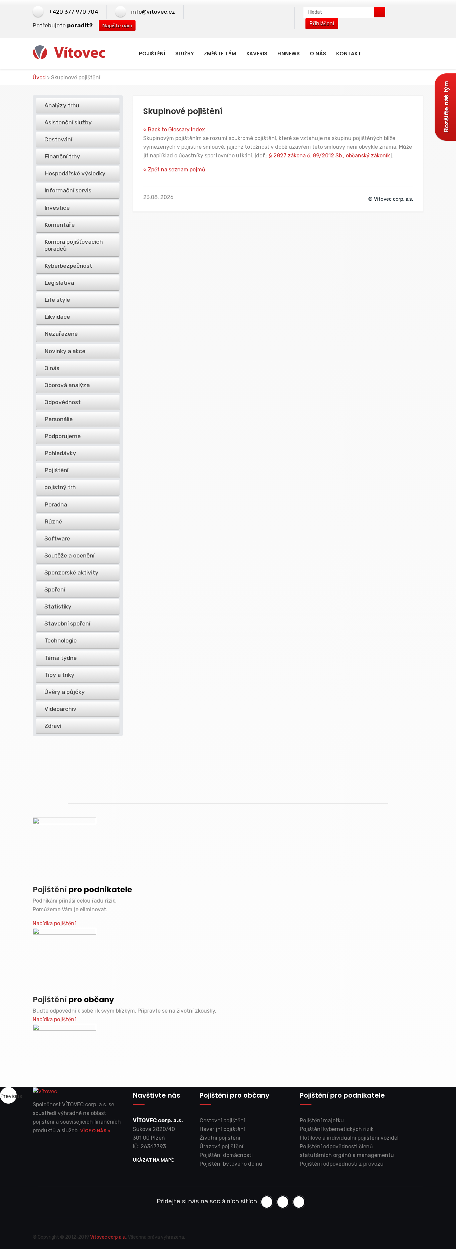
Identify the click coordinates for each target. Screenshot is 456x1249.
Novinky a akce (64, 351)
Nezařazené (61, 333)
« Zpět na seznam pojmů (174, 169)
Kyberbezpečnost (68, 265)
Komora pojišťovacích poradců (73, 245)
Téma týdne (60, 658)
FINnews (288, 53)
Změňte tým (220, 53)
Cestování (58, 139)
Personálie (58, 419)
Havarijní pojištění (222, 1129)
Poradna (55, 504)
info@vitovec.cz (153, 11)
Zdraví (52, 726)
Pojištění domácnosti (226, 1155)
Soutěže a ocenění (69, 555)
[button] (8, 1095)
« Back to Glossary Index (174, 129)
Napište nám (117, 25)
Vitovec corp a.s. (108, 1237)
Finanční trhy (62, 156)
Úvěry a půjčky (64, 692)
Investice (57, 207)
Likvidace (57, 316)
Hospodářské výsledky (74, 173)
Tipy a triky (59, 675)
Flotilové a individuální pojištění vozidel (349, 1138)
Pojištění (152, 53)
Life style (57, 299)
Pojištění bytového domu (231, 1164)
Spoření (54, 589)
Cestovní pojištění (222, 1120)
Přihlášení (321, 23)
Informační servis (67, 190)
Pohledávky (60, 453)
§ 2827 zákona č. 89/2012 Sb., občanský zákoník (329, 155)
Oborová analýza (67, 385)
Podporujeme (62, 436)
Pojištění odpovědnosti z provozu (342, 1164)
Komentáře (59, 224)
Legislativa (59, 282)
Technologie (60, 640)
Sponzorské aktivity (71, 572)
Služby (184, 53)
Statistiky (57, 606)
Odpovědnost (62, 402)
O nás (318, 53)
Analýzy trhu (61, 105)
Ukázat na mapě (153, 1160)
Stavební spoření (67, 623)
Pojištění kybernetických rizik (337, 1129)
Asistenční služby (68, 122)
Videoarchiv (60, 709)
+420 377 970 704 (73, 11)
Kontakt (348, 53)
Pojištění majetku (322, 1120)
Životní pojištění (220, 1138)
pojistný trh (60, 487)
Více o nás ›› (95, 1130)
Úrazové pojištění (221, 1146)
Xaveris (256, 53)
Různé (53, 521)
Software (57, 538)
